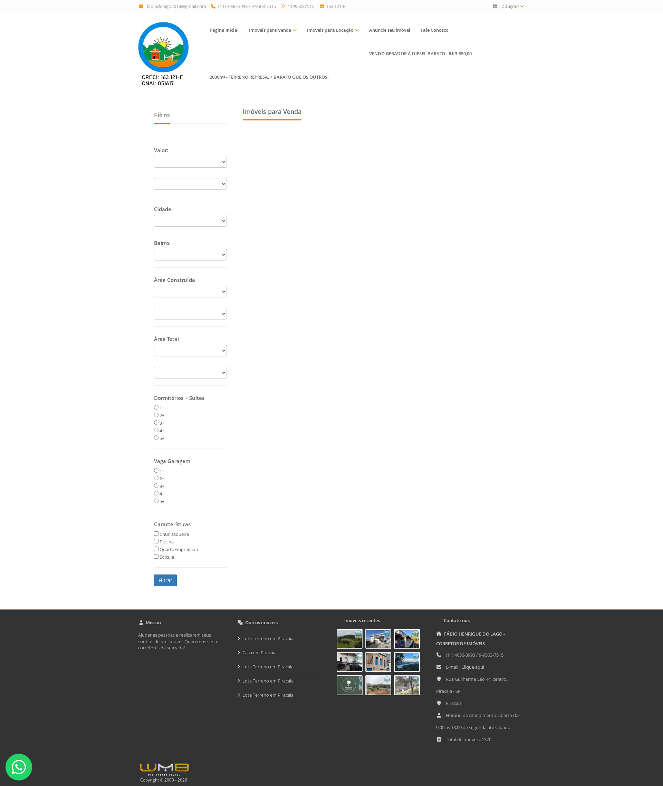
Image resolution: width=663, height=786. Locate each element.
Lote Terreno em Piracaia (268, 638)
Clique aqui (472, 667)
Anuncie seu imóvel (389, 30)
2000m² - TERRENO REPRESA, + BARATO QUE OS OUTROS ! (270, 77)
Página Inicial (224, 30)
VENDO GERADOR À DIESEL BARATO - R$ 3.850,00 (420, 53)
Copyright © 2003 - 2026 (162, 780)
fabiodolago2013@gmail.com (176, 6)
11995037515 (300, 6)
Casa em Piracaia (259, 652)
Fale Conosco (435, 30)
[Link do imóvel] (351, 640)
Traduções (508, 6)
